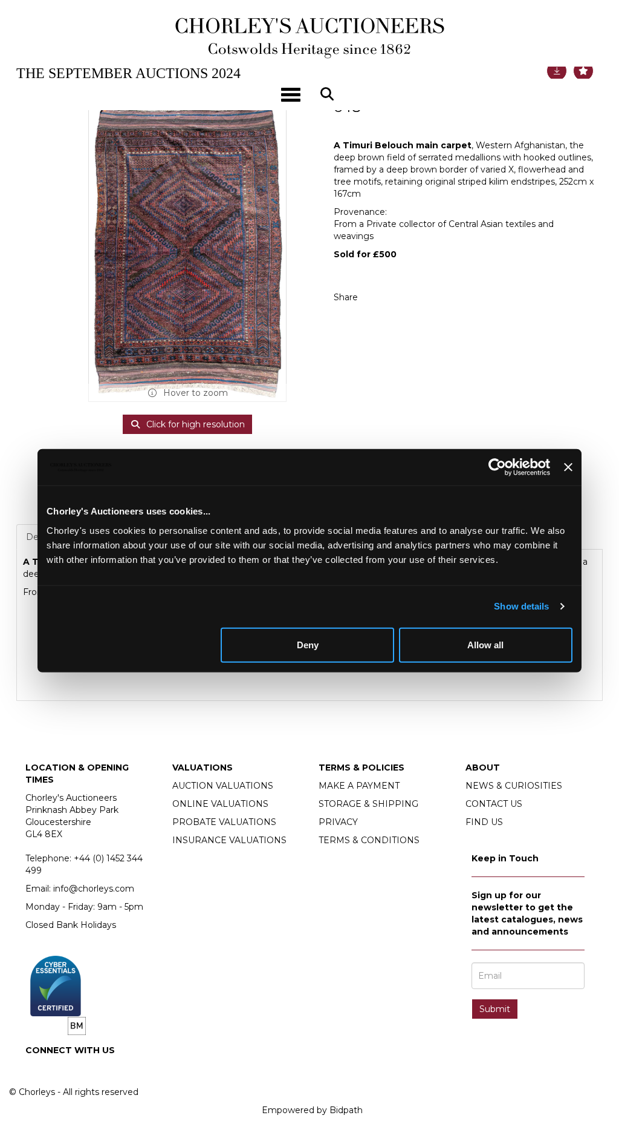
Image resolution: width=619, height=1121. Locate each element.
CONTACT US (493, 803)
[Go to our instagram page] (402, 297)
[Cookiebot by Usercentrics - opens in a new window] (497, 467)
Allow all (485, 644)
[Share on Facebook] (377, 297)
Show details (521, 606)
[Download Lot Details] (556, 71)
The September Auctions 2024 (128, 73)
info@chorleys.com (93, 888)
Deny (308, 644)
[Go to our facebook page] (36, 1070)
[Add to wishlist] (583, 71)
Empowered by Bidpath (312, 1110)
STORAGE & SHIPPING (368, 803)
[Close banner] (568, 467)
